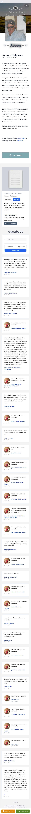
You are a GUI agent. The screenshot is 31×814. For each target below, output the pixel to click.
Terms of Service (20, 807)
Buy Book (16, 199)
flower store (20, 140)
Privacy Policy (11, 807)
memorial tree (21, 138)
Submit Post (15, 250)
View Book (7, 199)
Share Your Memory (10, 223)
